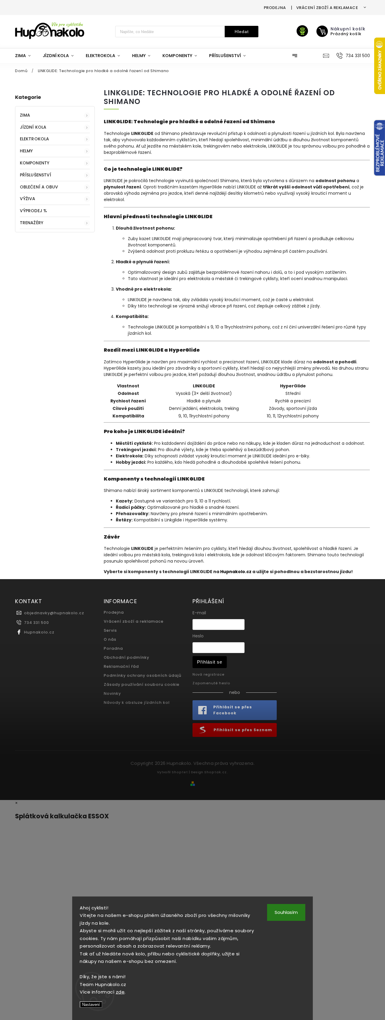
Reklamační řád (121, 666)
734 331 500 (36, 622)
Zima (25, 115)
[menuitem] (26, 55)
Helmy (26, 151)
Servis (110, 630)
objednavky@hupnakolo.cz (54, 612)
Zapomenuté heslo (211, 683)
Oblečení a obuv (39, 187)
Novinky (112, 693)
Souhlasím (286, 912)
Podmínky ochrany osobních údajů (142, 675)
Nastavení (91, 1004)
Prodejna (275, 8)
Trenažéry (31, 223)
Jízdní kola (33, 127)
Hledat (242, 31)
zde (120, 992)
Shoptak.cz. (216, 772)
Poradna (113, 648)
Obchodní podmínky (126, 657)
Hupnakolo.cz (39, 632)
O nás (110, 639)
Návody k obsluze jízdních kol (137, 702)
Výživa (27, 199)
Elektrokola (34, 139)
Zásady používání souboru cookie (142, 684)
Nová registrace (208, 674)
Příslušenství (35, 175)
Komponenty (34, 163)
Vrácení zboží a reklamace (327, 8)
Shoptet (180, 772)
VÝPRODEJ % (33, 211)
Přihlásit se (209, 661)
